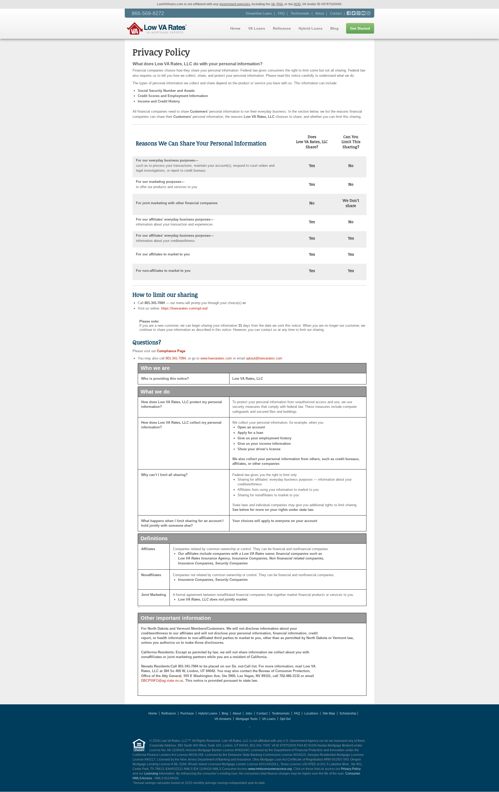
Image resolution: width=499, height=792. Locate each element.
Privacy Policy (351, 769)
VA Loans (256, 28)
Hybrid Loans (311, 28)
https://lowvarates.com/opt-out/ (184, 308)
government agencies (234, 4)
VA (273, 4)
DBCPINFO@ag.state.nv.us (162, 680)
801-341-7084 (176, 358)
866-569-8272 (148, 13)
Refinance (282, 28)
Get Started (360, 28)
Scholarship (347, 713)
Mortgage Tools (247, 719)
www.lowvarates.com (216, 358)
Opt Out (285, 719)
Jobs (248, 713)
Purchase (187, 713)
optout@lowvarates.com (264, 358)
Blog (334, 28)
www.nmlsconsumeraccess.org (270, 769)
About (319, 13)
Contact (336, 13)
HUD (297, 4)
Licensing (151, 773)
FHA (280, 4)
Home (235, 28)
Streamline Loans (259, 13)
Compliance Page (170, 351)
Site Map (329, 713)
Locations (311, 713)
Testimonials (300, 13)
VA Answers (222, 719)
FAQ (281, 13)
